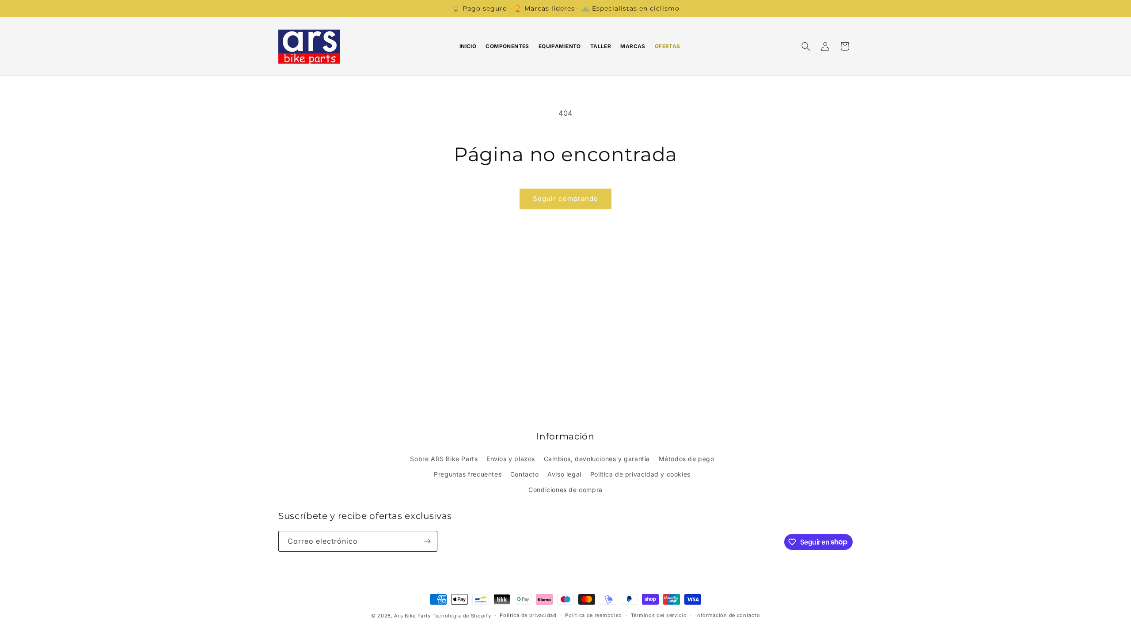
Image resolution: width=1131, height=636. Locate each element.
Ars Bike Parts (412, 616)
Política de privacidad (528, 615)
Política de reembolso (593, 615)
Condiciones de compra (565, 489)
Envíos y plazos (510, 458)
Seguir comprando (565, 198)
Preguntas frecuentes (467, 474)
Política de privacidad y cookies (640, 474)
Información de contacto (727, 615)
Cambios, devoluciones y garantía (597, 458)
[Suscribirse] (427, 541)
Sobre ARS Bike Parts (444, 458)
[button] (806, 46)
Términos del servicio (659, 615)
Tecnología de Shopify (462, 616)
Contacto (524, 474)
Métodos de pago (686, 458)
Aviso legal (564, 474)
